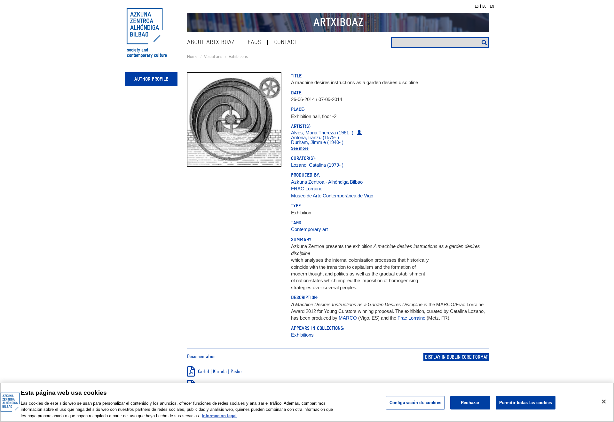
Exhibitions (238, 56)
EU (484, 6)
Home (192, 56)
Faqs (254, 42)
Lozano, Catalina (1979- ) (317, 165)
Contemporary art (309, 229)
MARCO (348, 318)
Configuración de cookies (415, 402)
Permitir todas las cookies (525, 402)
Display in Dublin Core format (456, 357)
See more (300, 148)
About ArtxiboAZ (210, 42)
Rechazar (470, 402)
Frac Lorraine (411, 318)
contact (285, 42)
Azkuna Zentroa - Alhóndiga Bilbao (327, 182)
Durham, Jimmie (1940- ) (317, 142)
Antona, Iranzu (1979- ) (315, 137)
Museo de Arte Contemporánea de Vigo (332, 195)
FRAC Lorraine (306, 188)
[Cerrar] (604, 401)
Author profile (151, 79)
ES (477, 6)
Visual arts (213, 56)
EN (492, 6)
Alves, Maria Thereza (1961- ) (322, 132)
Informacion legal (219, 415)
